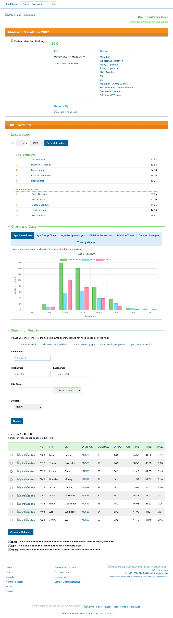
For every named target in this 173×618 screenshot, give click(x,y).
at (27, 143)
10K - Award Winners (111, 91)
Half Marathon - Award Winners (116, 87)
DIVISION (87, 446)
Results (9, 572)
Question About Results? (67, 63)
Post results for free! (153, 17)
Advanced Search (14, 582)
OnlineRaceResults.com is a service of (139, 577)
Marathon (105, 57)
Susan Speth (38, 199)
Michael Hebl (38, 180)
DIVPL (117, 446)
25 (46, 437)
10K (102, 76)
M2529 (85, 455)
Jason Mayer (38, 159)
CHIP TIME (132, 446)
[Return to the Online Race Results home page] (20, 14)
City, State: (16, 384)
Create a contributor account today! (148, 21)
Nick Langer (37, 170)
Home (9, 567)
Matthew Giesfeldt (41, 164)
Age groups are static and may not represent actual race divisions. (48, 249)
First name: (17, 368)
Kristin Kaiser (39, 215)
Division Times (125, 235)
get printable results (141, 344)
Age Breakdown (23, 235)
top (12, 143)
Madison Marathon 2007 (28, 32)
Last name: (59, 368)
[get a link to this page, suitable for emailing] (148, 566)
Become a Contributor (65, 567)
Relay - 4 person (109, 64)
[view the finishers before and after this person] (30, 455)
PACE (159, 446)
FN (51, 446)
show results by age (84, 344)
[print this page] (117, 566)
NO (41, 446)
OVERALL (103, 446)
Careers (10, 591)
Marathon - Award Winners (114, 83)
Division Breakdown (101, 235)
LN (66, 446)
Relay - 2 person (109, 68)
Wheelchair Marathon (111, 60)
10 (41, 437)
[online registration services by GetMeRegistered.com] (112, 606)
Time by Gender (86, 242)
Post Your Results (63, 572)
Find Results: (13, 4)
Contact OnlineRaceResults (68, 582)
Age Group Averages (73, 235)
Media (9, 586)
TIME (148, 446)
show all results (29, 344)
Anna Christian (39, 194)
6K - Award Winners (110, 95)
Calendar (10, 577)
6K (101, 79)
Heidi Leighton (39, 210)
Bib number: (17, 351)
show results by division (55, 344)
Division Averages (149, 235)
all (51, 437)
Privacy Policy (62, 577)
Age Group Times (46, 235)
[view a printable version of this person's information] (21, 455)
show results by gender (112, 344)
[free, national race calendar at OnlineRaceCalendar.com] (88, 613)
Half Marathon (107, 72)
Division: (15, 401)
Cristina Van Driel (41, 204)
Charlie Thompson (41, 175)
